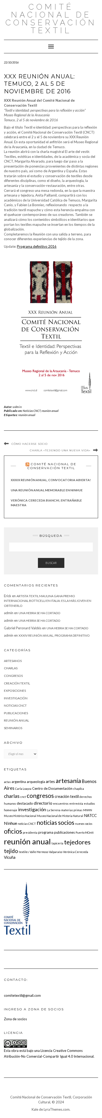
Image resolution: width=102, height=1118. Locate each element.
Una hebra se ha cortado (39, 613)
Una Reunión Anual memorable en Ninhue (47, 490)
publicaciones (16, 713)
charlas (11, 668)
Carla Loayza (23, 788)
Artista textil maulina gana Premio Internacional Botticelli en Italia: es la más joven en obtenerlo (47, 601)
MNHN (87, 810)
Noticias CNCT (32, 410)
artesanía (68, 780)
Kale (35, 1109)
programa (45, 832)
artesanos (13, 661)
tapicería (57, 843)
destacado (25, 803)
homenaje (10, 810)
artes (50, 781)
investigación (15, 698)
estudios (89, 803)
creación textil (17, 683)
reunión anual (50, 410)
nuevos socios (83, 823)
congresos (13, 676)
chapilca (78, 788)
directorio (43, 802)
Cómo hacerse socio (30, 444)
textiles (24, 852)
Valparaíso (55, 852)
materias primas (71, 810)
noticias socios (55, 822)
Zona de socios (15, 1019)
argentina (19, 782)
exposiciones (15, 691)
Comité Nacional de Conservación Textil (51, 18)
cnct (23, 796)
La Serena (53, 810)
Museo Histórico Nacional (20, 815)
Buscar (51, 562)
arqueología (36, 782)
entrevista (76, 803)
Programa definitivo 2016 (36, 246)
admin (17, 406)
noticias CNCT (27, 823)
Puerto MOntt (85, 832)
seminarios (13, 728)
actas (7, 781)
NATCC (90, 815)
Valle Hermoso (39, 852)
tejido (11, 851)
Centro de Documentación (52, 788)
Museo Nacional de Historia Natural (60, 815)
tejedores (77, 842)
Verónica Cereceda (75, 852)
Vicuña (9, 857)
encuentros (61, 803)
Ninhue (10, 823)
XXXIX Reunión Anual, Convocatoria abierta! (51, 480)
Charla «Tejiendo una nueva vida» (60, 450)
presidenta (30, 832)
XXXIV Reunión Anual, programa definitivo (54, 635)
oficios (13, 831)
